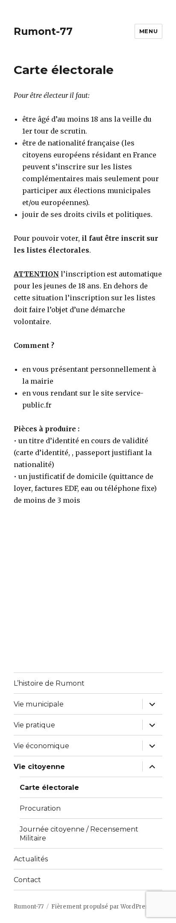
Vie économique (41, 746)
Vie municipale (39, 704)
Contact (27, 880)
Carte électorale (49, 787)
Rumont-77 (43, 31)
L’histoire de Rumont (49, 683)
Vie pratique (34, 725)
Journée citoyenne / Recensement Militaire (79, 833)
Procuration (40, 808)
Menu (148, 31)
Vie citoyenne (39, 767)
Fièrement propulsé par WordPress (101, 906)
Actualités (31, 859)
